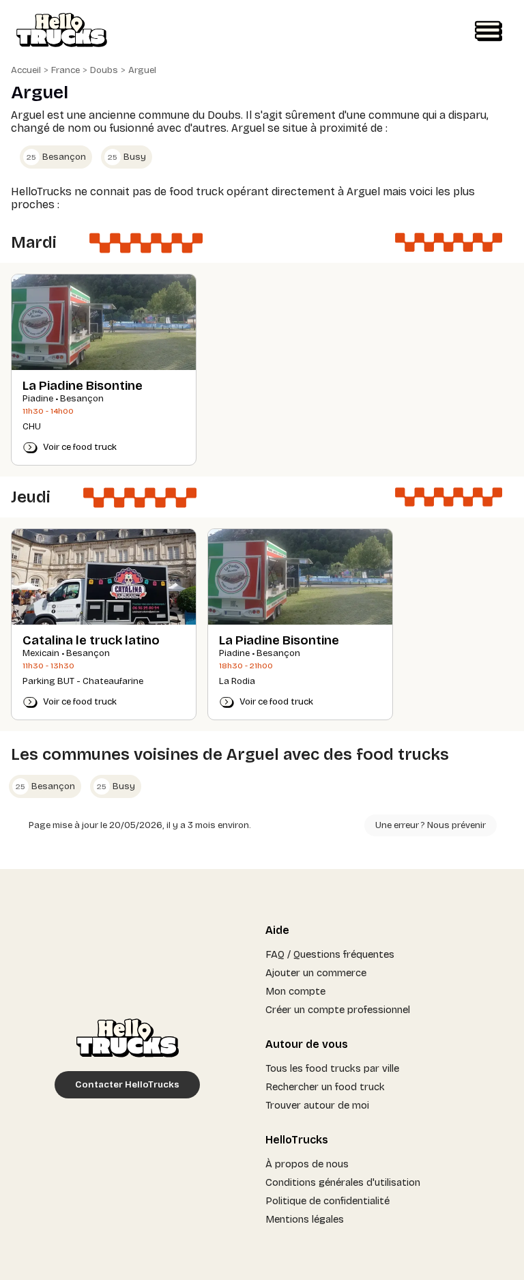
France (65, 70)
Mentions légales (304, 1219)
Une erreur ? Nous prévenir (430, 825)
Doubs (104, 70)
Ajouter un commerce (315, 973)
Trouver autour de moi (317, 1105)
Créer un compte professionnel (337, 1010)
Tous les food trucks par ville (332, 1068)
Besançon (56, 157)
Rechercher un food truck (325, 1087)
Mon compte (295, 991)
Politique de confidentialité (327, 1201)
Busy (127, 157)
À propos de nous (307, 1164)
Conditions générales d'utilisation (342, 1182)
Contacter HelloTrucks (127, 1084)
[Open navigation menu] (488, 31)
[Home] (61, 31)
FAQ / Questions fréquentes (329, 954)
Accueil (26, 70)
